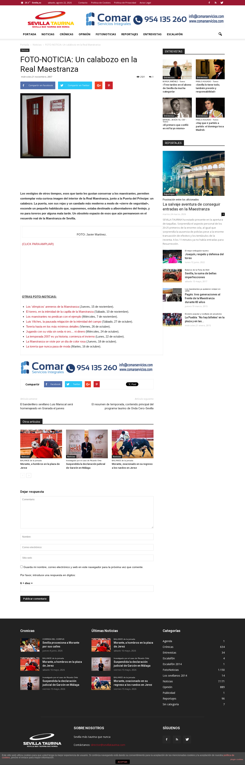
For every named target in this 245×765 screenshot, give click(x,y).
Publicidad (169, 693)
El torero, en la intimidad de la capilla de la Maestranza (60, 311)
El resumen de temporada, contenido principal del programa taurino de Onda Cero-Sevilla (123, 406)
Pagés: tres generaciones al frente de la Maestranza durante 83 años (202, 298)
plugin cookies (236, 759)
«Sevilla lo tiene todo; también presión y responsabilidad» (208, 88)
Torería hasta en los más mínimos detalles (52, 326)
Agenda (167, 641)
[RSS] (215, 2)
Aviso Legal (145, 2)
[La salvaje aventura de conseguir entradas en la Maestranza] (194, 173)
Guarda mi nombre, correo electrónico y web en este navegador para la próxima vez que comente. (83, 567)
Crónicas (66, 34)
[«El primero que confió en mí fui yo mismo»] (177, 108)
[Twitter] (222, 2)
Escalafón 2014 (172, 664)
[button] (220, 34)
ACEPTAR (122, 762)
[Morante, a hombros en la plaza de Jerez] (41, 444)
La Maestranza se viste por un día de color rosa (56, 341)
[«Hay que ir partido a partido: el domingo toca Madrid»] (210, 108)
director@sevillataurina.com (108, 745)
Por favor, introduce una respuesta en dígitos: (48, 575)
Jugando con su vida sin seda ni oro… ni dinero (55, 331)
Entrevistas (152, 34)
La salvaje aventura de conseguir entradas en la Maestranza (191, 206)
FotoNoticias (106, 34)
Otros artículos (31, 421)
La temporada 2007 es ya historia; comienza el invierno (60, 336)
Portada (29, 34)
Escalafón (175, 34)
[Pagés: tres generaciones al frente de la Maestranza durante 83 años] (172, 295)
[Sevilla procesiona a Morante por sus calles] (29, 645)
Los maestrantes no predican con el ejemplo (53, 316)
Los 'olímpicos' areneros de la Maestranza (52, 306)
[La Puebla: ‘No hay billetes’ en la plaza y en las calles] (172, 319)
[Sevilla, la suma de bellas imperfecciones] (172, 275)
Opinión (84, 34)
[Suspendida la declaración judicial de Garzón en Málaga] (87, 444)
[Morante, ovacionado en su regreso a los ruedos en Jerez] (133, 444)
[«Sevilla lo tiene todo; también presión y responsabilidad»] (210, 69)
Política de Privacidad (125, 2)
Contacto (82, 2)
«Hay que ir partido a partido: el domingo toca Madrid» (210, 126)
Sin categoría (171, 704)
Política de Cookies (100, 2)
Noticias (48, 34)
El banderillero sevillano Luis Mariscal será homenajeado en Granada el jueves (46, 406)
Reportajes (129, 34)
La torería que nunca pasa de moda (48, 346)
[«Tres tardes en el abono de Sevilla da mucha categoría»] (177, 69)
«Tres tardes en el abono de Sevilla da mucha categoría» (177, 88)
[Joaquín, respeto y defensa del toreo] (172, 256)
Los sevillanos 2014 (175, 675)
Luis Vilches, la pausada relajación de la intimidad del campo (63, 321)
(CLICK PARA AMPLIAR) (38, 244)
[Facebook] (209, 2)
